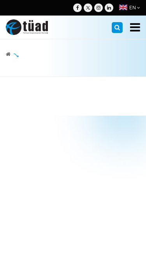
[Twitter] (88, 7)
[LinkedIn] (109, 7)
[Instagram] (98, 7)
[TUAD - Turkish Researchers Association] (27, 27)
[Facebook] (77, 7)
